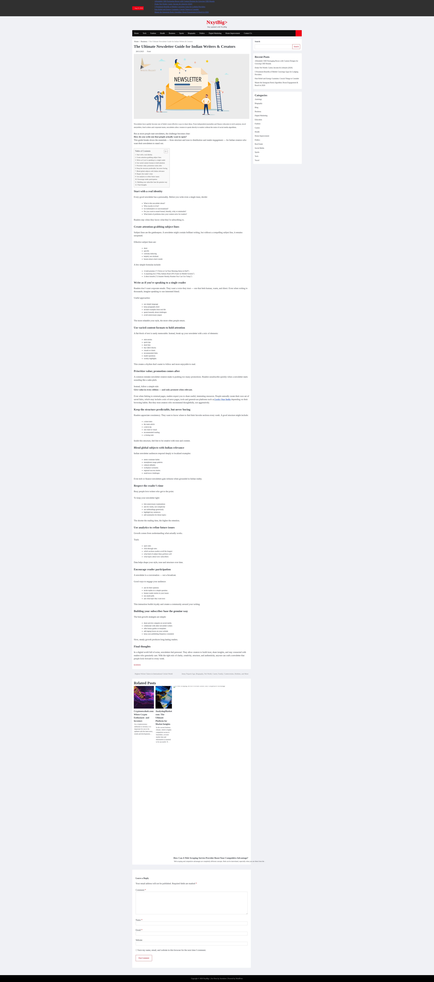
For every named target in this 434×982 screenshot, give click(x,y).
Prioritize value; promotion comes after (149, 166)
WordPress (239, 978)
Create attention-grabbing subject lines (149, 157)
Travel (257, 160)
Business (172, 33)
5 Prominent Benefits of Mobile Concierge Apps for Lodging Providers (179, 7)
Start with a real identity (144, 155)
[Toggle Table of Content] (164, 151)
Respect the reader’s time (145, 174)
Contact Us (248, 33)
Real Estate (259, 144)
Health (162, 33)
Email (139, 930)
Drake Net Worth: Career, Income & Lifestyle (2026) (173, 4)
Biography (191, 33)
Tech (144, 33)
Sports (181, 33)
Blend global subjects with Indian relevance (150, 171)
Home (136, 33)
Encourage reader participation (147, 179)
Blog (256, 107)
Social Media (259, 148)
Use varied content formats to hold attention (151, 163)
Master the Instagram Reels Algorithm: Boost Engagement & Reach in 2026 (181, 12)
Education (258, 120)
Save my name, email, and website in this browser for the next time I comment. (172, 950)
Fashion (153, 33)
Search (257, 41)
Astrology (258, 99)
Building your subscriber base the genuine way (152, 182)
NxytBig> (217, 22)
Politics (202, 33)
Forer (149, 51)
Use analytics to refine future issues (148, 176)
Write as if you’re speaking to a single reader (151, 160)
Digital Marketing (215, 33)
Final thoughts (142, 185)
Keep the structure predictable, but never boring (152, 168)
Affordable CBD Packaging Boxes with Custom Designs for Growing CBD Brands (184, 1)
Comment (141, 890)
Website (139, 940)
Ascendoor (223, 978)
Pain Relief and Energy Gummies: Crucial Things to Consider (176, 9)
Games (257, 128)
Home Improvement (232, 33)
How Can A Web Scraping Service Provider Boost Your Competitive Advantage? (210, 858)
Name (139, 920)
